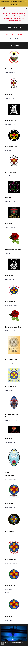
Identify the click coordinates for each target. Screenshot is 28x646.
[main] (14, 17)
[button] (1, 8)
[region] (14, 3)
